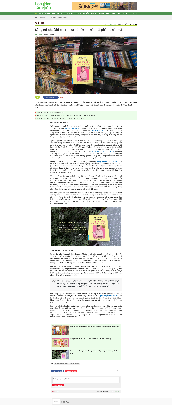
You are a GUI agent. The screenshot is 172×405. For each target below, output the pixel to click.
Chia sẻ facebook (57, 371)
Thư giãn (101, 13)
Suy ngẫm (86, 13)
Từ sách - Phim (69, 13)
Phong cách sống (57, 13)
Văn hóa (104, 24)
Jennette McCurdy (72, 128)
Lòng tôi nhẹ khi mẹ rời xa (103, 151)
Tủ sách (78, 13)
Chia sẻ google (71, 371)
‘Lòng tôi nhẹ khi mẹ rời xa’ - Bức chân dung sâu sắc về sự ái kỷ (90, 339)
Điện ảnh (120, 24)
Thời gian (105, 391)
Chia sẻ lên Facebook (51, 97)
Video (107, 13)
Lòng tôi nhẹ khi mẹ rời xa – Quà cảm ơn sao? (51, 112)
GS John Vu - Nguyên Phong (58, 17)
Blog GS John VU (122, 13)
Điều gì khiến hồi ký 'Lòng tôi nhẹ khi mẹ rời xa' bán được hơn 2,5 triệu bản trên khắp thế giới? (66, 115)
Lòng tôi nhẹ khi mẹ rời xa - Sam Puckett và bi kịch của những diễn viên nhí (60, 118)
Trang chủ (36, 13)
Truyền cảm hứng (44, 13)
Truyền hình (127, 24)
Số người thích (115, 391)
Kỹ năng (93, 13)
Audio (113, 13)
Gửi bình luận (58, 385)
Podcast (42, 17)
